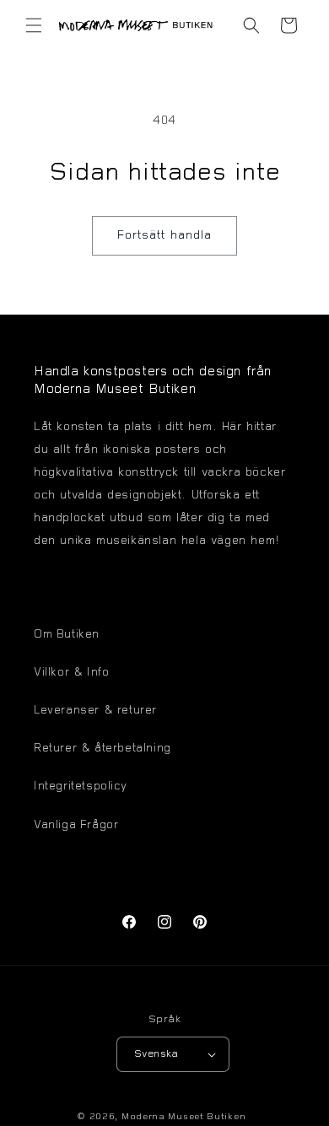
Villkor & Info (71, 673)
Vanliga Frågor (76, 826)
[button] (33, 25)
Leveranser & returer (95, 711)
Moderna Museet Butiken (183, 1117)
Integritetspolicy (80, 787)
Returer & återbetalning (102, 749)
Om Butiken (67, 635)
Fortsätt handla (164, 235)
